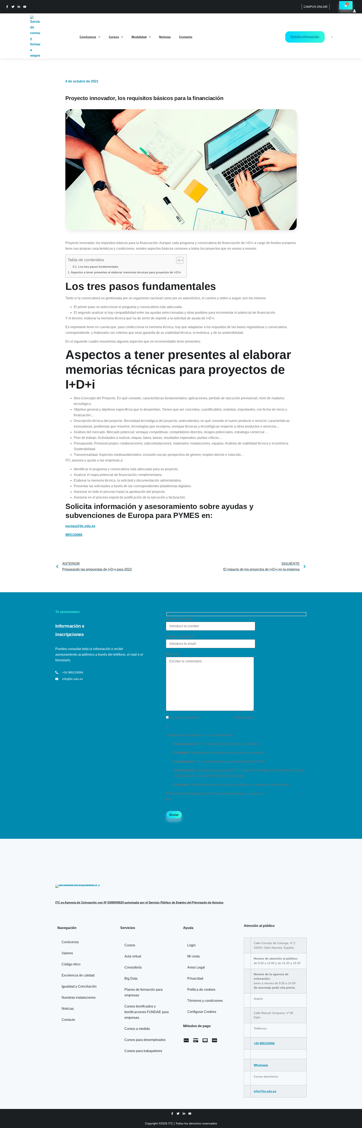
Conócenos (88, 37)
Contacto (185, 37)
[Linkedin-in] (19, 7)
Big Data (130, 978)
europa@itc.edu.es (80, 526)
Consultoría (133, 967)
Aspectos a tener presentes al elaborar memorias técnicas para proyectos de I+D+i (126, 272)
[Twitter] (13, 7)
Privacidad (195, 978)
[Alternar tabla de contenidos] (177, 260)
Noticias (165, 37)
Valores (67, 953)
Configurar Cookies (201, 1012)
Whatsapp (261, 1065)
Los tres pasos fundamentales (98, 266)
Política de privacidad (217, 717)
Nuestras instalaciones (79, 997)
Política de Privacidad (282, 793)
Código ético (71, 964)
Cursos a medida (137, 1028)
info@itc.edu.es (265, 1091)
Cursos (114, 37)
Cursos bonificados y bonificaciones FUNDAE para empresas (146, 1012)
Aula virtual (132, 956)
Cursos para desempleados (144, 1040)
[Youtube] (25, 7)
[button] (332, 37)
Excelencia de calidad (78, 975)
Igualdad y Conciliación (79, 986)
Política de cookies (201, 989)
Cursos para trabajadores (143, 1051)
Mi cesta (193, 956)
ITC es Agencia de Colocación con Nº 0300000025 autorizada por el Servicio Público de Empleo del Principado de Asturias (139, 902)
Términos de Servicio (189, 799)
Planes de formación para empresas (143, 992)
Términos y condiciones (205, 1000)
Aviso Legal (196, 967)
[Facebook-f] (7, 7)
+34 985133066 (264, 1043)
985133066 (73, 535)
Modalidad (139, 37)
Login (191, 945)
